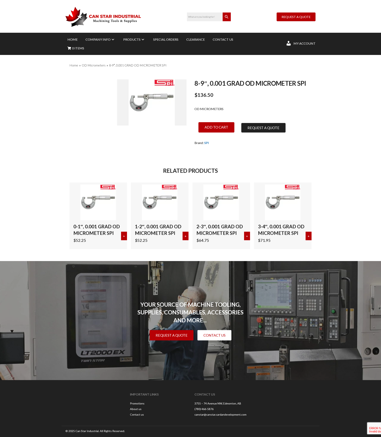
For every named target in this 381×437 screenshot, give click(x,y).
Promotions (137, 403)
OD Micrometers (94, 65)
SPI (206, 143)
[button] (113, 39)
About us (135, 409)
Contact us (137, 414)
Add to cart (216, 127)
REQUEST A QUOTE (263, 128)
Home (73, 65)
